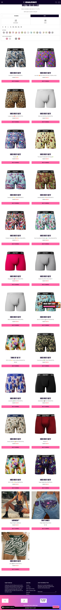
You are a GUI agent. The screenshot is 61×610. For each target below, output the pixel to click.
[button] (8, 607)
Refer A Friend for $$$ (30, 590)
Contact (27, 585)
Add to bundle (15, 81)
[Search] (56, 2)
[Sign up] (55, 591)
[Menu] (2, 2)
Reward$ (28, 592)
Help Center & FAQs (30, 588)
